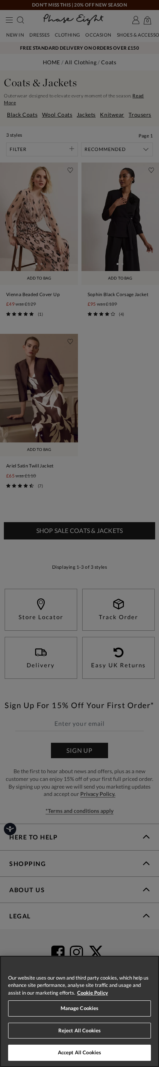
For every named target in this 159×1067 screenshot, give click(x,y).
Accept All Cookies (79, 1052)
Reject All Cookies (79, 1030)
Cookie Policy (92, 993)
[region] (79, 1011)
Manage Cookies (80, 1008)
